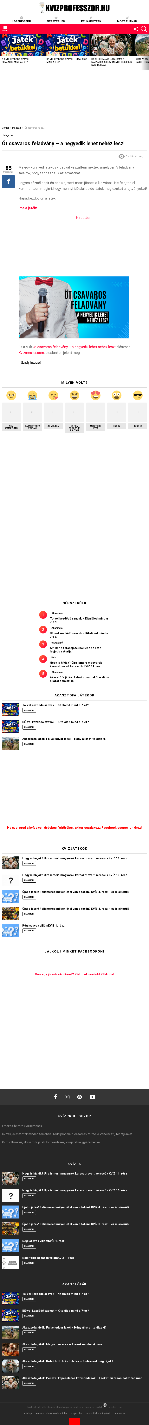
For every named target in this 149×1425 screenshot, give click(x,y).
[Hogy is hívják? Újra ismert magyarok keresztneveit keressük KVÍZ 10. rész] (10, 879)
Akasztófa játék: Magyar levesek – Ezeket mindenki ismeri (63, 1344)
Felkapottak (91, 21)
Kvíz (53, 657)
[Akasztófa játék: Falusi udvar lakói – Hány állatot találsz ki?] (10, 743)
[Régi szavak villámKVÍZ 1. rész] (10, 930)
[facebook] (55, 1097)
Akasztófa (57, 613)
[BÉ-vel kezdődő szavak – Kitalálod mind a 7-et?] (67, 45)
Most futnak (127, 21)
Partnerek (120, 1413)
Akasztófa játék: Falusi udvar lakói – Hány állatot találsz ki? (64, 739)
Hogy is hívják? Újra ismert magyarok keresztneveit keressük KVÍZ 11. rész (111, 62)
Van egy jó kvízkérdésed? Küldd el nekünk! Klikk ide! (74, 974)
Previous (2, 52)
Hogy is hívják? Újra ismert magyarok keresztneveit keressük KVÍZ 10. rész (74, 875)
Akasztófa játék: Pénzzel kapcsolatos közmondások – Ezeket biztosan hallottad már (82, 1378)
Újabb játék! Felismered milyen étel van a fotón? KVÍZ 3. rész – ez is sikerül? (75, 908)
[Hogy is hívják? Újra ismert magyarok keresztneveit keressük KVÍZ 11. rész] (111, 45)
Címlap (28, 1413)
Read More (29, 710)
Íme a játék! (28, 208)
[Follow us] (136, 29)
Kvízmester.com (31, 353)
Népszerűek (56, 21)
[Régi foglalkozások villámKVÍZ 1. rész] (10, 1262)
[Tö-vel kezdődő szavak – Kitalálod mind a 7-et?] (22, 45)
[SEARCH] (144, 29)
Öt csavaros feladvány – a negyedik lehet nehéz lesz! (74, 347)
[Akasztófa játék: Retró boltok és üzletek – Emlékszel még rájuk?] (10, 1366)
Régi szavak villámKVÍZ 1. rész (43, 925)
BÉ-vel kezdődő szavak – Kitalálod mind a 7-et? (55, 722)
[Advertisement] (74, 97)
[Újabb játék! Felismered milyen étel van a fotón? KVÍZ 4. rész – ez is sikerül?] (10, 896)
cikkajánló (57, 642)
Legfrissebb (21, 21)
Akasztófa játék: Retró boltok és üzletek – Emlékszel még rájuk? (67, 1361)
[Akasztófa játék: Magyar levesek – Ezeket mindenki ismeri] (10, 1349)
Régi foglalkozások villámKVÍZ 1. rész (48, 1258)
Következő (147, 52)
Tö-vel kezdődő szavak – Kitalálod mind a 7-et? (55, 705)
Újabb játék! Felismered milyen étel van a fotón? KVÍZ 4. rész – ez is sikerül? (75, 892)
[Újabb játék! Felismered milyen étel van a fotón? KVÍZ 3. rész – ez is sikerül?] (10, 913)
